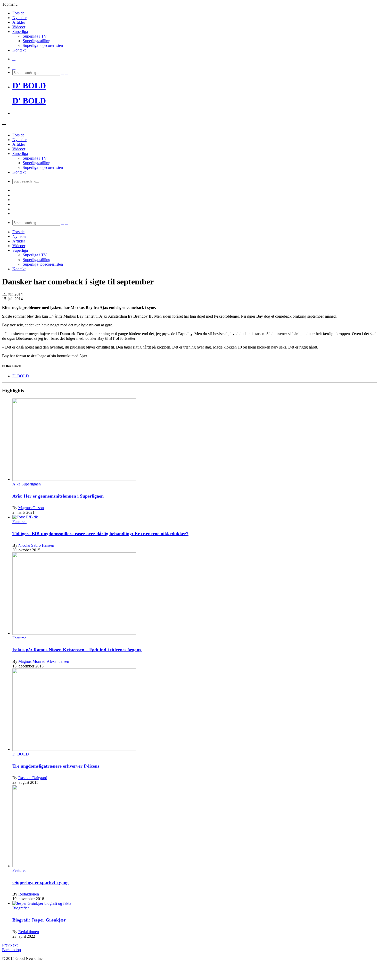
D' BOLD (29, 85)
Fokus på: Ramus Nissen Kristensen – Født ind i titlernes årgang (77, 649)
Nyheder (19, 17)
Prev (6, 945)
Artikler (18, 22)
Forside (18, 13)
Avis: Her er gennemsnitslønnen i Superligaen (58, 496)
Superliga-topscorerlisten (43, 45)
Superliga (20, 31)
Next (14, 945)
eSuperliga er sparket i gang (40, 882)
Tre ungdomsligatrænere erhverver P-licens (55, 766)
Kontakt (19, 50)
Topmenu (10, 4)
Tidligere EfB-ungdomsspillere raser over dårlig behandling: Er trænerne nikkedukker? (100, 533)
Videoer (18, 27)
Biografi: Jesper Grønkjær (39, 920)
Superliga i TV (35, 36)
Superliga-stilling (36, 41)
